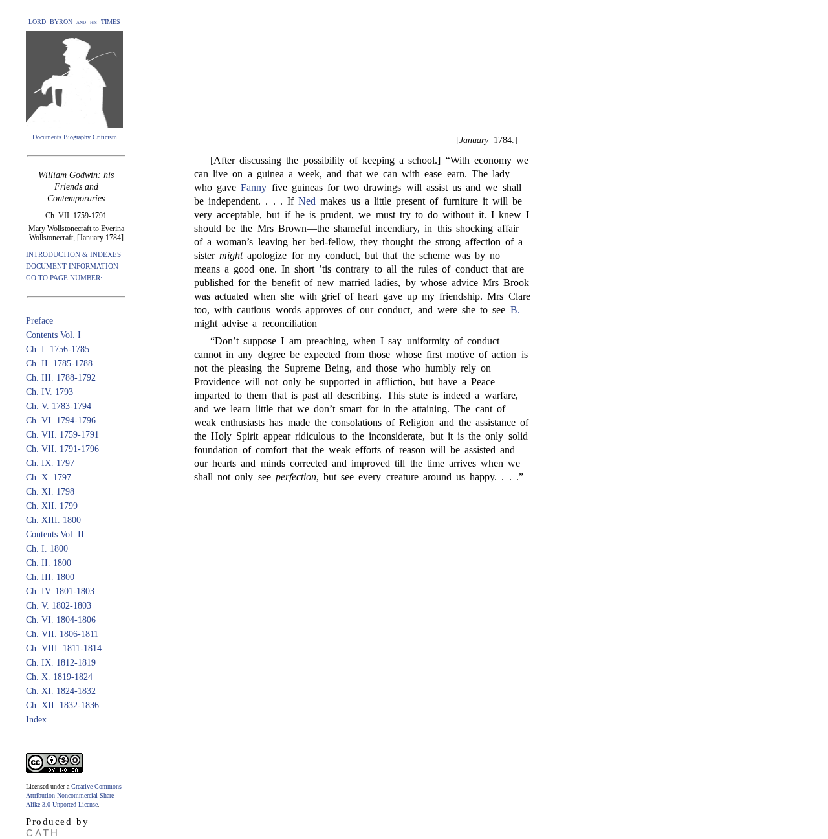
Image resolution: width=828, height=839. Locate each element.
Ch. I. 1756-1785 (57, 349)
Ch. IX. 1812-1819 (61, 662)
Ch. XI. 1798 (50, 492)
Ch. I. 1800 (47, 549)
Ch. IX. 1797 (50, 463)
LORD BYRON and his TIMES (74, 21)
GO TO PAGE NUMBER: (64, 278)
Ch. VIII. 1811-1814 (64, 648)
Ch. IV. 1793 (49, 392)
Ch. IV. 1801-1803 (60, 591)
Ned (307, 201)
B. (515, 309)
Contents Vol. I (53, 335)
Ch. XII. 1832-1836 (62, 705)
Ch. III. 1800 (50, 577)
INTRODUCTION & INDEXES (73, 254)
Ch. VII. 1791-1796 (62, 449)
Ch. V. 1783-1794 (58, 406)
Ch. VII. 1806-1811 (62, 634)
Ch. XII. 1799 (52, 506)
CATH (43, 832)
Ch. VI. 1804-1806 (61, 620)
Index (36, 719)
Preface (39, 321)
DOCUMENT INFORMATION (72, 266)
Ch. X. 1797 (48, 477)
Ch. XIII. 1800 (53, 520)
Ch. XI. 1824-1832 (61, 691)
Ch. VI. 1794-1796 (61, 420)
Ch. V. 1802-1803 (58, 605)
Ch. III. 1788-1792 (61, 378)
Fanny (254, 187)
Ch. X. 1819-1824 (59, 677)
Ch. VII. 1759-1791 (62, 435)
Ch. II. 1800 (48, 563)
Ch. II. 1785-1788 (59, 363)
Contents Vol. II (55, 534)
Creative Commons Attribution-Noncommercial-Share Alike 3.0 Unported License (74, 795)
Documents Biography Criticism (74, 136)
